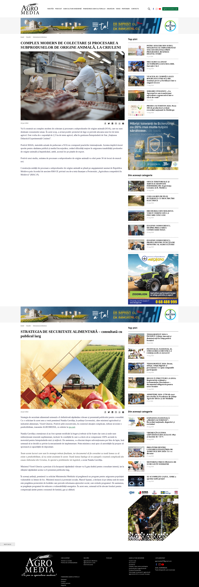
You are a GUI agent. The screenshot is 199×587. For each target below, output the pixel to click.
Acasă (22, 37)
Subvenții (64, 579)
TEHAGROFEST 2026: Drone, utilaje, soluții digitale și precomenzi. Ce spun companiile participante (160, 367)
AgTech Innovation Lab (170, 9)
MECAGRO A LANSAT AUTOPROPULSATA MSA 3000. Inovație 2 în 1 (160, 64)
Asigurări (63, 585)
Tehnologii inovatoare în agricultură (139, 572)
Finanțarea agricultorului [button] (94, 9)
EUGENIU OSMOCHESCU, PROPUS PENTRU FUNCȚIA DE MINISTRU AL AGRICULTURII (161, 242)
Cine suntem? (65, 558)
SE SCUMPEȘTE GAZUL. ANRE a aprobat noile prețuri (161, 478)
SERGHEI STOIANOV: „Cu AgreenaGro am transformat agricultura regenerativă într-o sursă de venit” (160, 94)
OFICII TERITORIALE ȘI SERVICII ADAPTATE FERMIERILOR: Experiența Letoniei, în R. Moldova (159, 185)
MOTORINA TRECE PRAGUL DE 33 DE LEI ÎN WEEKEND (161, 463)
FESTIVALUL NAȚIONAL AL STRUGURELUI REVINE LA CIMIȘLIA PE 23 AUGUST (159, 351)
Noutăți (28, 37)
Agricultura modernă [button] (72, 9)
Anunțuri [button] (111, 9)
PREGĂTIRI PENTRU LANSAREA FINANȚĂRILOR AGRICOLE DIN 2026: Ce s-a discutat (160, 450)
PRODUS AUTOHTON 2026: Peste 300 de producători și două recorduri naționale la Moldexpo (161, 108)
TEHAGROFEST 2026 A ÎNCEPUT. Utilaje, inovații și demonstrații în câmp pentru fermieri (159, 337)
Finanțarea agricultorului (70, 577)
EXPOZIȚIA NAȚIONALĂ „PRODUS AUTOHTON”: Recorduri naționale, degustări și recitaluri (161, 421)
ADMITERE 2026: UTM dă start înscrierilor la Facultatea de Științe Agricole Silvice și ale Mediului (162, 396)
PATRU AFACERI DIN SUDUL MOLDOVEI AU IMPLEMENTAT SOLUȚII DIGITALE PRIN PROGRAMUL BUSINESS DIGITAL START (161, 50)
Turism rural (132, 561)
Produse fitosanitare (135, 570)
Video (118, 9)
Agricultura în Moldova (40, 37)
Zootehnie (132, 564)
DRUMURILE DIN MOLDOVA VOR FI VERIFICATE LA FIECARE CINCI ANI (160, 213)
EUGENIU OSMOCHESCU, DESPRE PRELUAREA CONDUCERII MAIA (158, 228)
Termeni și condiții (66, 561)
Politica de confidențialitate (69, 562)
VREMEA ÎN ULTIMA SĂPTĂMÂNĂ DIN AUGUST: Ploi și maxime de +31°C (161, 435)
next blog (7, 544)
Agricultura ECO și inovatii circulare (139, 574)
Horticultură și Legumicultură (137, 568)
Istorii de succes (88, 564)
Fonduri (63, 581)
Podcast (58, 9)
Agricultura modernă (136, 558)
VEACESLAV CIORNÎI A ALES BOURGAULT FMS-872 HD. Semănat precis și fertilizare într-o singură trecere (161, 80)
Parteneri (126, 9)
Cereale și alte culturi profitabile (138, 566)
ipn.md (72, 427)
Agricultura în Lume (89, 562)
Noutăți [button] (50, 9)
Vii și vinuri (132, 562)
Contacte (135, 9)
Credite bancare (65, 583)
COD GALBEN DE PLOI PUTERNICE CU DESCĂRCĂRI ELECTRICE (160, 198)
